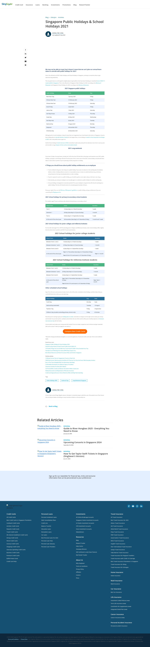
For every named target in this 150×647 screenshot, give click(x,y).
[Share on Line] (25, 65)
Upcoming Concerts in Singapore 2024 (83, 442)
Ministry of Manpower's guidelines (68, 190)
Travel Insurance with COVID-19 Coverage (123, 558)
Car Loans (44, 535)
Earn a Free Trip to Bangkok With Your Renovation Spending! (59, 362)
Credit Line (44, 523)
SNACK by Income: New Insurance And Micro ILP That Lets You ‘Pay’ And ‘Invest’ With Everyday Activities (70, 360)
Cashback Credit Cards (13, 523)
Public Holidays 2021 (52, 380)
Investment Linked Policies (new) (120, 600)
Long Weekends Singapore (79, 380)
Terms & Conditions (82, 566)
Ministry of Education (84, 85)
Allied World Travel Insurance (119, 529)
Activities (61, 17)
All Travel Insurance (116, 517)
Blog (74, 5)
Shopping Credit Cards (13, 547)
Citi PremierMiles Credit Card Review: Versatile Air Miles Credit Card (61, 368)
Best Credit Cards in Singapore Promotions (19, 520)
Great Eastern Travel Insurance (120, 538)
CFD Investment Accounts (83, 526)
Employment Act (57, 192)
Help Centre (79, 546)
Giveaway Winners (81, 549)
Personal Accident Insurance (119, 626)
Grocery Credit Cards (13, 544)
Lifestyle (53, 17)
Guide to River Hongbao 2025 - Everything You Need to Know (86, 429)
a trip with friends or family (61, 137)
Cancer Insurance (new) (117, 617)
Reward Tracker (84, 5)
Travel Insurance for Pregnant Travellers (122, 555)
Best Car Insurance (116, 592)
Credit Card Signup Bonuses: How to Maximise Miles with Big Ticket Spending (64, 373)
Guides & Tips (65, 380)
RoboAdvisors (80, 532)
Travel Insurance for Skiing (118, 564)
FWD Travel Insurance (117, 535)
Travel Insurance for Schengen (120, 567)
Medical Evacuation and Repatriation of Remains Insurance (59, 370)
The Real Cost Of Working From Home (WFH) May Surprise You (60, 350)
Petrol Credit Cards (12, 541)
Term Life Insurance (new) (118, 603)
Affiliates (78, 572)
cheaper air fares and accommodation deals (66, 145)
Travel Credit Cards (12, 532)
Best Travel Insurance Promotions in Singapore (124, 561)
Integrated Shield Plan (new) (119, 609)
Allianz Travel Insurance (118, 523)
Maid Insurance (115, 584)
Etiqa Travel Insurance (117, 532)
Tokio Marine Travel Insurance (119, 552)
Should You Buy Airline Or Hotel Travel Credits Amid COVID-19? (60, 346)
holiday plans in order (68, 316)
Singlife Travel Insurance (118, 544)
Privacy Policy (80, 569)
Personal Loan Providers (48, 547)
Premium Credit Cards (13, 555)
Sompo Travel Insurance (118, 549)
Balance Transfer (46, 526)
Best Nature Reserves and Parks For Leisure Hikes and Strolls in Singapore (63, 352)
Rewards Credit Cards (13, 529)
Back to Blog (52, 406)
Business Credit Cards (13, 552)
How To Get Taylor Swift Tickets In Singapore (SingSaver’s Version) (86, 455)
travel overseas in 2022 (62, 143)
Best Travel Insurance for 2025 (119, 520)
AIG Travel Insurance (117, 526)
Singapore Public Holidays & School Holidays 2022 (57, 344)
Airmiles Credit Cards (13, 526)
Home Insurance (115, 575)
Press (77, 578)
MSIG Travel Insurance (117, 541)
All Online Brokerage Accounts (85, 517)
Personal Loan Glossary (48, 544)
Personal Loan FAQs (47, 541)
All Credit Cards (11, 517)
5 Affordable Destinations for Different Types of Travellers (59, 364)
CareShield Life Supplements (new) (121, 606)
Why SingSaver (80, 563)
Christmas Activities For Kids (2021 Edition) (55, 366)
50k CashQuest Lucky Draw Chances (86, 552)
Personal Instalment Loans (49, 517)
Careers (78, 575)
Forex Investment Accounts (84, 529)
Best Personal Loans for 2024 (49, 538)
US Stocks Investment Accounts (85, 523)
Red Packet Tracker (81, 555)
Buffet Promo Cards (12, 558)
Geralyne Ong (57, 33)
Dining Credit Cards (12, 538)
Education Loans (46, 529)
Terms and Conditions (13, 639)
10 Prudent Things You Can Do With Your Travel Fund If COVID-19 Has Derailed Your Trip (66, 348)
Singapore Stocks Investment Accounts (87, 520)
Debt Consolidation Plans (48, 520)
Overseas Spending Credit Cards (16, 549)
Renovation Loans (46, 532)
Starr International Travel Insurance (121, 547)
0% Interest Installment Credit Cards (17, 535)
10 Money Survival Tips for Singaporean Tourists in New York (60, 358)
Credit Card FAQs (12, 561)
